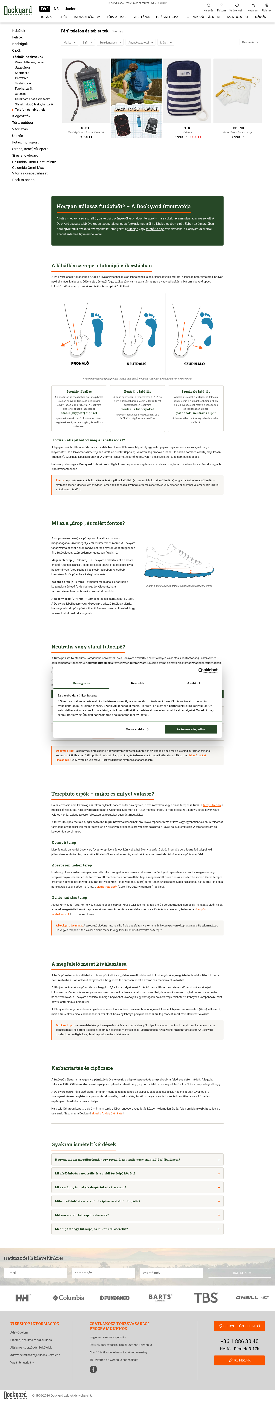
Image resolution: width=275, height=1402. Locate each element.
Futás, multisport (168, 16)
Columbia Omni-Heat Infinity (34, 162)
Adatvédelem (19, 1332)
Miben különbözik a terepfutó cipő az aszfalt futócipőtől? (97, 1201)
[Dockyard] (18, 11)
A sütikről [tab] (193, 683)
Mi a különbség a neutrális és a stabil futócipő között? (95, 1173)
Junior (70, 9)
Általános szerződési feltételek (31, 1347)
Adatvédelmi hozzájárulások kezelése (35, 1355)
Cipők (63, 16)
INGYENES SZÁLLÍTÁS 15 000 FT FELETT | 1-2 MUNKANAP (138, 3)
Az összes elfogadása (191, 729)
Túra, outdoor (117, 16)
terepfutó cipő (155, 229)
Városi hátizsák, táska (29, 62)
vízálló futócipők (107, 886)
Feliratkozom (239, 1273)
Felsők (17, 37)
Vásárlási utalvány (22, 1362)
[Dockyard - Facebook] (93, 1369)
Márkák (260, 16)
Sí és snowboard (25, 155)
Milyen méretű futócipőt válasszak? (82, 1215)
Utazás (17, 136)
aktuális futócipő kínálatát (107, 1113)
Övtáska (20, 94)
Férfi (45, 9)
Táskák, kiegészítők (87, 16)
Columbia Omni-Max (28, 167)
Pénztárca (21, 78)
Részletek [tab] (137, 683)
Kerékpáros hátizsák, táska (32, 99)
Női (56, 9)
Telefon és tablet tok (30, 109)
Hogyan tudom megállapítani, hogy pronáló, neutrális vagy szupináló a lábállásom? (117, 1159)
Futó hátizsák (24, 88)
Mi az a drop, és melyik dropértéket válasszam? (90, 1187)
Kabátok (18, 31)
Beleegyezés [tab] (81, 683)
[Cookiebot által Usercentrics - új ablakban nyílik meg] (201, 671)
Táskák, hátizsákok (27, 57)
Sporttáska (22, 73)
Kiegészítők (21, 116)
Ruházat (47, 16)
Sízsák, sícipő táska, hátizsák (34, 104)
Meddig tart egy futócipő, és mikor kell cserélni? (91, 1229)
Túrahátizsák (23, 83)
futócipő (132, 229)
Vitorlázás (142, 16)
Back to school (238, 16)
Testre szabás (135, 729)
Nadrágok (20, 44)
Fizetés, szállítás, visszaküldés (31, 1340)
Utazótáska (22, 67)
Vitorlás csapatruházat (30, 173)
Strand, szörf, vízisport (204, 16)
